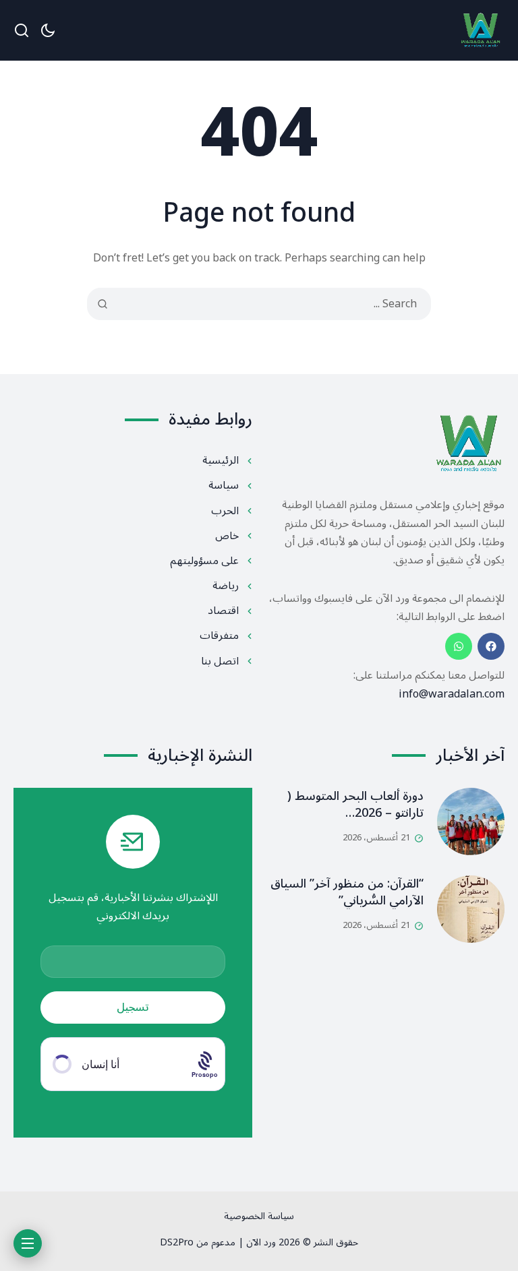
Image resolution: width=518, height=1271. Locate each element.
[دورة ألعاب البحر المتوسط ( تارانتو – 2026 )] (471, 821)
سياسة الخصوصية (259, 1216)
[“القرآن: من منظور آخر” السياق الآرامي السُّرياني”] (471, 909)
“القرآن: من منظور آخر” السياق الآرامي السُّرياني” (347, 892)
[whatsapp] (458, 646)
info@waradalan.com (452, 694)
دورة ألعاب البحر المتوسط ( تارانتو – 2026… (355, 804)
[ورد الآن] (481, 31)
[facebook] (491, 646)
